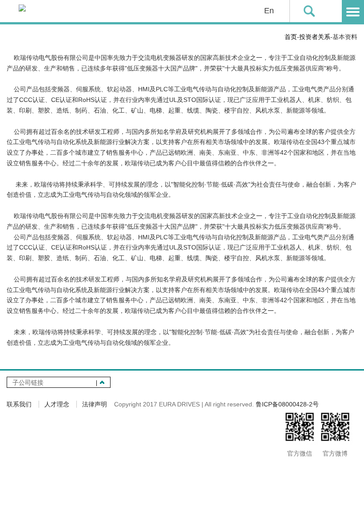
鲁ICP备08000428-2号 (287, 404)
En (269, 10)
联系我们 (19, 404)
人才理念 (56, 404)
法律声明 (94, 404)
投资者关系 (314, 36)
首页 (291, 36)
